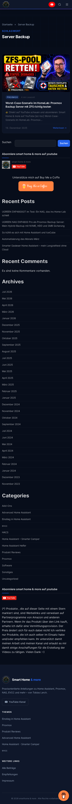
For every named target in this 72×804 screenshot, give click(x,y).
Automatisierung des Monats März (20, 239)
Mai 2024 (7, 444)
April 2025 (7, 377)
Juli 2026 (7, 291)
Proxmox (12, 97)
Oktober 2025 (9, 338)
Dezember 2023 (11, 477)
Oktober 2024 (9, 417)
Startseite (7, 24)
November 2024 (11, 411)
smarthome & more (28, 798)
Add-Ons (7, 505)
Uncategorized (10, 578)
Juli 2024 (7, 430)
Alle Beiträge (9, 768)
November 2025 (11, 331)
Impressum (8, 780)
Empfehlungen (10, 774)
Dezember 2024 (11, 404)
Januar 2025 (9, 397)
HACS (5, 532)
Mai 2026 (7, 298)
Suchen (6, 142)
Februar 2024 (9, 464)
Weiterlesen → (59, 128)
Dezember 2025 (11, 324)
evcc (4, 525)
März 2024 (8, 457)
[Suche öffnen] (60, 4)
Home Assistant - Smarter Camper (20, 744)
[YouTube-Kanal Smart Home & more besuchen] (52, 4)
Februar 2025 (9, 391)
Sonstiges (7, 572)
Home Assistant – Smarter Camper (21, 538)
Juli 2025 (7, 358)
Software (7, 565)
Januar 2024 (9, 470)
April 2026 (7, 305)
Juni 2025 (7, 364)
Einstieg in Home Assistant (16, 519)
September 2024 (11, 424)
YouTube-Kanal (17, 701)
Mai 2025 (7, 371)
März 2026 (8, 311)
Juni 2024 (7, 437)
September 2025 (11, 344)
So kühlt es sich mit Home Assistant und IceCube (28, 232)
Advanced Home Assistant (16, 512)
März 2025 (8, 384)
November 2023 (11, 483)
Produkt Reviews (11, 552)
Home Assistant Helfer (14, 545)
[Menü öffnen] (67, 4)
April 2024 (7, 450)
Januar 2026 (9, 318)
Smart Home (26, 679)
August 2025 (9, 351)
